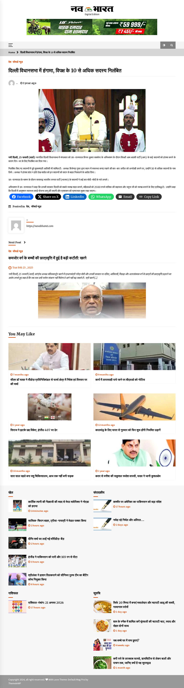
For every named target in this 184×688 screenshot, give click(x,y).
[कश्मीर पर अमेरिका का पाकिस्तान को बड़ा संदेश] (102, 506)
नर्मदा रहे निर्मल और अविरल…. (128, 520)
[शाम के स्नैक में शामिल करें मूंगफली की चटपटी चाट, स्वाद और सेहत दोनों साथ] (102, 625)
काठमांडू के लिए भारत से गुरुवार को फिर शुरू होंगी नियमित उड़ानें (127, 430)
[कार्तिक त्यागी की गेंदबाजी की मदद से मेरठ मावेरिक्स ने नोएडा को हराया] (17, 506)
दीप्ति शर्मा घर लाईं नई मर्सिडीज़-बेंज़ (46, 539)
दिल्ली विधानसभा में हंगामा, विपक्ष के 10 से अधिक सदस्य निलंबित (64, 70)
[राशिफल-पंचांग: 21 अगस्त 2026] (17, 606)
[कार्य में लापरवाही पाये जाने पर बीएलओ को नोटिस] (134, 356)
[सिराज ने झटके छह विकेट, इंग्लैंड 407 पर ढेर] (49, 406)
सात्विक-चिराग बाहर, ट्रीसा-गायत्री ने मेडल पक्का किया (57, 520)
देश (9, 61)
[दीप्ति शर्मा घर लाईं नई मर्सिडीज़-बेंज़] (17, 543)
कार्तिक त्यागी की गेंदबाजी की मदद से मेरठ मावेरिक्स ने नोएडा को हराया (58, 504)
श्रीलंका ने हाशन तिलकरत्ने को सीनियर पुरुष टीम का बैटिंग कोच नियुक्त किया (58, 577)
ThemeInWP (14, 683)
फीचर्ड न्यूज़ (18, 61)
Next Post (14, 242)
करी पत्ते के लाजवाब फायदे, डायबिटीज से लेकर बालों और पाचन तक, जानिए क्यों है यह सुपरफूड (142, 661)
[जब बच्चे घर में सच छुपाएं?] (102, 644)
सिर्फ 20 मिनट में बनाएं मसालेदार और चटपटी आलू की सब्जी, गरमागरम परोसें (144, 605)
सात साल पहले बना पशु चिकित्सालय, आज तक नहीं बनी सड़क (41, 476)
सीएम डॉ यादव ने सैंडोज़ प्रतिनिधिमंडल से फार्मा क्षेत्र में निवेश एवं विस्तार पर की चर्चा (48, 382)
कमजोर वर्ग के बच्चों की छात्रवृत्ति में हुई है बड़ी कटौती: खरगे (47, 258)
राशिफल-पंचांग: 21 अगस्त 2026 (46, 602)
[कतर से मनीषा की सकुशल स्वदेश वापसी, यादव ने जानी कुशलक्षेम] (134, 452)
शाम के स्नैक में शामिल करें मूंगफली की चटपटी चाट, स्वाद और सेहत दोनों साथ (144, 624)
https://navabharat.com (39, 226)
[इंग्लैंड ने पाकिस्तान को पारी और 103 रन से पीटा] (17, 561)
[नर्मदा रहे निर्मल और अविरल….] (102, 524)
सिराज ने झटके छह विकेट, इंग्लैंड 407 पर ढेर (33, 430)
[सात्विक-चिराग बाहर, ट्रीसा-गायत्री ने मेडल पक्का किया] (17, 524)
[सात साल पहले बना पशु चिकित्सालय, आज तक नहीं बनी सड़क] (49, 452)
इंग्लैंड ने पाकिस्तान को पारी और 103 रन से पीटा (52, 557)
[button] (164, 45)
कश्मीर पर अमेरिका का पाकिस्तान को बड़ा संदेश (137, 502)
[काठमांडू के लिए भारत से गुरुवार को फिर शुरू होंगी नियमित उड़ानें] (134, 406)
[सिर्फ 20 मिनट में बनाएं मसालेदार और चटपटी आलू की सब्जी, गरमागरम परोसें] (102, 606)
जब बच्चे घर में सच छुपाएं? (126, 640)
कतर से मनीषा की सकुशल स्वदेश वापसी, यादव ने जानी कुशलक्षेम (127, 476)
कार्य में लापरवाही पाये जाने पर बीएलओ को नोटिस (120, 379)
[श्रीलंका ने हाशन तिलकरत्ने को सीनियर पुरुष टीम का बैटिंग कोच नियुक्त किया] (17, 579)
